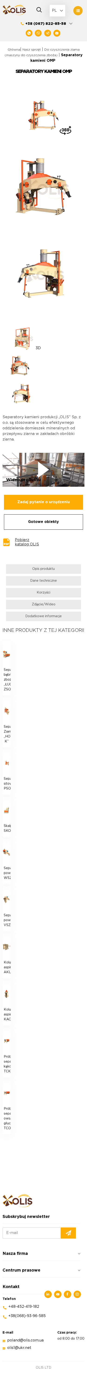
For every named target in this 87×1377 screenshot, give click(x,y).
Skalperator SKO (7, 828)
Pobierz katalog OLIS (27, 542)
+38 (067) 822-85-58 (45, 24)
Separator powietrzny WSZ (7, 873)
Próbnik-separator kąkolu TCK (7, 1064)
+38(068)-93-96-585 (27, 1316)
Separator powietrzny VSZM (7, 920)
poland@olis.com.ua (25, 1340)
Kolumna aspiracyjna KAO (7, 1014)
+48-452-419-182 (23, 1306)
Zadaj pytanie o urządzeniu (43, 502)
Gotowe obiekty (43, 522)
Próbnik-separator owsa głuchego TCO (7, 1118)
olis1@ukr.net (19, 1348)
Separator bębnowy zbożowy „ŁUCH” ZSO (7, 680)
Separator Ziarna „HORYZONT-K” (7, 734)
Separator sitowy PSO (7, 783)
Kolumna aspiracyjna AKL (7, 967)
